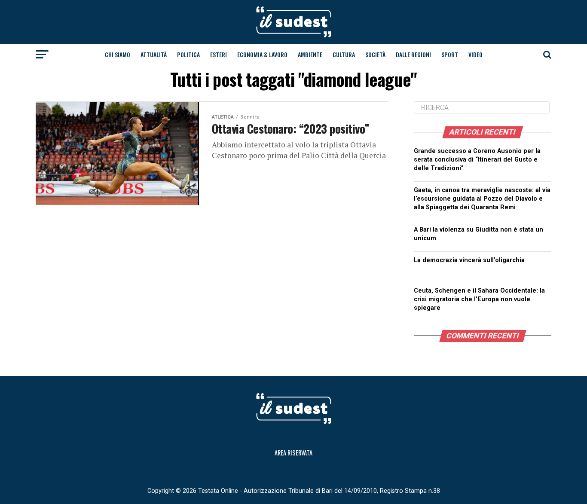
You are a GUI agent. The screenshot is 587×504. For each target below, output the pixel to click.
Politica (188, 54)
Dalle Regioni (413, 54)
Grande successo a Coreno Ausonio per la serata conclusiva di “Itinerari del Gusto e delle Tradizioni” (477, 159)
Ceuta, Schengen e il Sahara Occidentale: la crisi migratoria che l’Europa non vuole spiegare (479, 299)
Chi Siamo (117, 54)
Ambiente (310, 54)
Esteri (218, 54)
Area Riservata (293, 452)
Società (375, 54)
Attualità (154, 54)
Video (475, 54)
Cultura (344, 54)
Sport (449, 54)
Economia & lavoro (262, 54)
